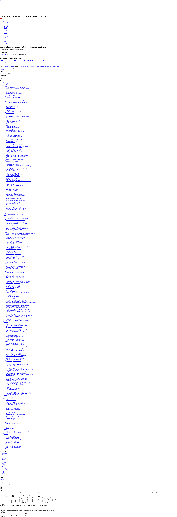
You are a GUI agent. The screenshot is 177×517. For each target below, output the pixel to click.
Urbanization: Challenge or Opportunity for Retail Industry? (14, 356)
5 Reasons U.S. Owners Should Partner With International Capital (15, 285)
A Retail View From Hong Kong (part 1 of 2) (12, 423)
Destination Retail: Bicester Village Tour (11, 299)
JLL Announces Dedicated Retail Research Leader (13, 264)
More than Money (8, 114)
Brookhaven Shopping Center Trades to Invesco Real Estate (14, 154)
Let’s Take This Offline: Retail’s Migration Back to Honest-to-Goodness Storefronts (18, 392)
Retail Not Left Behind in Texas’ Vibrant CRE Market (13, 383)
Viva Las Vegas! (8, 424)
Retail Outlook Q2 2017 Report (10, 142)
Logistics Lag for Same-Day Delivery (11, 387)
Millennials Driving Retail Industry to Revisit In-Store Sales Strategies (16, 373)
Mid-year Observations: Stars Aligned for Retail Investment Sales (15, 357)
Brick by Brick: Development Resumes (11, 411)
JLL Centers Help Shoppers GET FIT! (11, 310)
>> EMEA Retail (4, 50)
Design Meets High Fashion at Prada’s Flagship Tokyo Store (14, 259)
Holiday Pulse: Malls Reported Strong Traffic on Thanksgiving (15, 328)
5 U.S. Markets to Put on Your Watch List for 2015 (13, 286)
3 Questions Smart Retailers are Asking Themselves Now (14, 354)
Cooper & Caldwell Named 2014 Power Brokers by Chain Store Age (16, 343)
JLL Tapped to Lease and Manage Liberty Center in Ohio (14, 93)
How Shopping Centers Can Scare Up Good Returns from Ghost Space (16, 337)
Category (3, 21)
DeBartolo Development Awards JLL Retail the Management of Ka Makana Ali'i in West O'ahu (19, 374)
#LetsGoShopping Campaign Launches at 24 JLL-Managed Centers (15, 221)
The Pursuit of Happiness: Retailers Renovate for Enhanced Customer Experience (17, 364)
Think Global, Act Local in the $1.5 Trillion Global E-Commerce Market (16, 378)
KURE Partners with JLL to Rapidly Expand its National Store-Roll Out (16, 316)
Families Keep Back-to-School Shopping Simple (13, 152)
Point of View (6, 37)
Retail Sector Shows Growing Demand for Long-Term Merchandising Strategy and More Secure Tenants (21, 302)
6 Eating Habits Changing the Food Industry (12, 171)
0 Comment (7, 62)
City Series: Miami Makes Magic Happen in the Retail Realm (14, 149)
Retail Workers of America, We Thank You (12, 252)
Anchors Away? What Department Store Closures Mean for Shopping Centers (17, 168)
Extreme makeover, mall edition (10, 129)
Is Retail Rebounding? (9, 107)
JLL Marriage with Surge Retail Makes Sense (12, 410)
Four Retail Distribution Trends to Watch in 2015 (13, 319)
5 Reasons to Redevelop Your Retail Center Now (13, 284)
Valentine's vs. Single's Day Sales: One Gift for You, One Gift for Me (16, 185)
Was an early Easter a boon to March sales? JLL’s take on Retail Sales (16, 109)
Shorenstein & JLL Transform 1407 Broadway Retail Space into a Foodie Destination (18, 210)
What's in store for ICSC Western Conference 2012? (13, 442)
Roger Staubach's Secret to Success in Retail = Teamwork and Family (16, 200)
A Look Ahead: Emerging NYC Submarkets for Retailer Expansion (15, 402)
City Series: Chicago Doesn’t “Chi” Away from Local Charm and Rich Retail (17, 155)
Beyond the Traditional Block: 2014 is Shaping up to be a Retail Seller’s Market (17, 379)
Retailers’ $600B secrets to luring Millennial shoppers (13, 359)
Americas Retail (6, 23)
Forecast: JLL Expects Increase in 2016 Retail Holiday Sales (14, 198)
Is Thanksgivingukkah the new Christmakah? (12, 416)
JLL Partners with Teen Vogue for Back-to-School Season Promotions (16, 351)
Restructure (42, 66)
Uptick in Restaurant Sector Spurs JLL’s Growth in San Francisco (15, 276)
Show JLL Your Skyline (9, 426)
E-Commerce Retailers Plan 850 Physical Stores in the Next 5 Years (15, 87)
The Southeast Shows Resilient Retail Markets (12, 408)
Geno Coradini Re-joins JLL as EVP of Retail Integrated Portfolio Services (16, 227)
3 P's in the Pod (8, 115)
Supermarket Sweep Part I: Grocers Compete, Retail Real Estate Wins (16, 231)
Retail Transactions (6, 40)
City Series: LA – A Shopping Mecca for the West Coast (14, 151)
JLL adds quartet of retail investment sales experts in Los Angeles (15, 120)
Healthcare (5, 29)
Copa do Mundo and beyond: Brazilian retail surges (13, 361)
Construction (5, 24)
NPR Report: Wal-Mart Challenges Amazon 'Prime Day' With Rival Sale (16, 273)
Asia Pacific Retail (4, 455)
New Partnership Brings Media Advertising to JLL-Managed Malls (15, 344)
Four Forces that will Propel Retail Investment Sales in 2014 (14, 404)
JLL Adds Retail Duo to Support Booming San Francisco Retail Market (16, 300)
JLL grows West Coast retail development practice (13, 97)
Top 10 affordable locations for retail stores (12, 161)
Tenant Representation (11, 66)
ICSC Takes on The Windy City (10, 412)
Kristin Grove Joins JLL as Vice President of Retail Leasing (14, 186)
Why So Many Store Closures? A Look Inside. (12, 173)
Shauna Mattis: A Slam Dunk (10, 113)
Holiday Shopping (6, 30)
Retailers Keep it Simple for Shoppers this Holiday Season (14, 250)
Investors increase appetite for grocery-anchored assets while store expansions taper (18, 116)
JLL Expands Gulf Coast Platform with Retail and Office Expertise (15, 306)
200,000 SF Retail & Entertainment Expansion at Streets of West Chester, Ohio (17, 358)
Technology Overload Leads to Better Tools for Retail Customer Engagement (17, 371)
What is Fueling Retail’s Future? (10, 148)
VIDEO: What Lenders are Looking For (11, 363)
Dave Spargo (24, 66)
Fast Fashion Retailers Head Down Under (12, 338)
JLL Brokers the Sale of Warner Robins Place (12, 164)
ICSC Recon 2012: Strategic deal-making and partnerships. (14, 447)
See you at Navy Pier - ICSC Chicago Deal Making (13, 439)
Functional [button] (1, 503)
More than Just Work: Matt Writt (10, 108)
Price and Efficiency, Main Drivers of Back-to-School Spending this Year (16, 211)
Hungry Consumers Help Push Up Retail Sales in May (13, 278)
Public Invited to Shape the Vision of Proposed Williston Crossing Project (16, 307)
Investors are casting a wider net (10, 421)
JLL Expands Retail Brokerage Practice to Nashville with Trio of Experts (16, 272)
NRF (4, 35)
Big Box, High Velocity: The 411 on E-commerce (13, 409)
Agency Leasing (6, 22)
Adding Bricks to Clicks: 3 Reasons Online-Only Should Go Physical (16, 216)
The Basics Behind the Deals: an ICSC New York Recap (14, 194)
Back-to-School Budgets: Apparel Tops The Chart (13, 212)
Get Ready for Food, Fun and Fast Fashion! (12, 170)
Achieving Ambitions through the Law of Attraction (13, 158)
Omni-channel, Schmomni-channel (11, 257)
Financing (5, 28)
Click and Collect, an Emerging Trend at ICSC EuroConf (14, 298)
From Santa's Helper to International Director (12, 127)
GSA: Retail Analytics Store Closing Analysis (12, 175)
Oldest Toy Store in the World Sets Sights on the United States (15, 313)
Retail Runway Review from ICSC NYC (12, 243)
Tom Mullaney (57, 66)
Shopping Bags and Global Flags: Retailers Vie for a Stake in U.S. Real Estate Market (18, 323)
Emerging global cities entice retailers (11, 205)
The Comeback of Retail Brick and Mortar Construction (14, 242)
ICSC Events (6, 31)
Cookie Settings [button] (2, 485)
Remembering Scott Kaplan (10, 119)
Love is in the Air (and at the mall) (10, 187)
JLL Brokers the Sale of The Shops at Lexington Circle (14, 147)
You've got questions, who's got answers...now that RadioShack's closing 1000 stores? (18, 393)
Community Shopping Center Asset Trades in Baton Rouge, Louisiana (16, 238)
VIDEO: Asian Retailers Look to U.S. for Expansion (13, 339)
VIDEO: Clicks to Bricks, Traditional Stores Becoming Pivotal (15, 368)
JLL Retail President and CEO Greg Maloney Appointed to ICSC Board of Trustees (18, 281)
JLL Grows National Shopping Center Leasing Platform (14, 177)
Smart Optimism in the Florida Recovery (11, 444)
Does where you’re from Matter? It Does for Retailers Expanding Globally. (16, 208)
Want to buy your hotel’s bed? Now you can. (12, 203)
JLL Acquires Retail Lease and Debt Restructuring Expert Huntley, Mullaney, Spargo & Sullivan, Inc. (24, 60)
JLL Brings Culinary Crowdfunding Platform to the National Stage (15, 262)
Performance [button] (2, 506)
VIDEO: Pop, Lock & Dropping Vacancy (12, 370)
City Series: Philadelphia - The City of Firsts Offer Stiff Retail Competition (16, 144)
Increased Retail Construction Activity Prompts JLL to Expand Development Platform (18, 309)
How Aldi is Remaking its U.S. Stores (11, 179)
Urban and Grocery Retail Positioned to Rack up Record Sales (15, 244)
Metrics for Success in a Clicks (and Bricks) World (13, 241)
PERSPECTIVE (6, 36)
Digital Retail (6, 26)
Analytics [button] (1, 508)
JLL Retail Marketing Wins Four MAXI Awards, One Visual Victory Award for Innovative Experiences (21, 103)
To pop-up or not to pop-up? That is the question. (13, 150)
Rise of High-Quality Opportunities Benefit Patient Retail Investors (15, 195)
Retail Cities (5, 39)
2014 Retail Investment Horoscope (11, 400)
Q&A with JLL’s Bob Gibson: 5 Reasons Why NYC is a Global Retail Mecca (17, 234)
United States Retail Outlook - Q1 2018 (11, 92)
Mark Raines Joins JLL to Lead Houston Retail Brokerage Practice (15, 350)
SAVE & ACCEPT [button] (3, 516)
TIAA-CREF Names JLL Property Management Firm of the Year (15, 266)
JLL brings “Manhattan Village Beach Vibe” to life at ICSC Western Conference (17, 139)
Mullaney (39, 66)
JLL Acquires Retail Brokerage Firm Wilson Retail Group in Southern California (17, 292)
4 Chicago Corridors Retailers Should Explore (12, 258)
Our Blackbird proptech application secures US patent (13, 104)
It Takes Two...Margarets (9, 118)
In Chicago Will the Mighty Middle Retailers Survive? (13, 377)
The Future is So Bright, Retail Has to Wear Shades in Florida (15, 384)
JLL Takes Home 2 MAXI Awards (11, 217)
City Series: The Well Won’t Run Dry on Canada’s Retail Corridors (15, 156)
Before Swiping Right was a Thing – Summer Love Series (14, 214)
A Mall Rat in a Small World (10, 428)
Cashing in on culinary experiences (11, 137)
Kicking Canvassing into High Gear (11, 134)
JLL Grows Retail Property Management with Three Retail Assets (15, 90)
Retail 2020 (1, 482)
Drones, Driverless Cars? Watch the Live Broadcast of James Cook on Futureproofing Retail (19, 166)
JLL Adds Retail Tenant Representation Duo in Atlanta (13, 230)
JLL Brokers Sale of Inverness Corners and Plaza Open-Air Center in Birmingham (18, 206)
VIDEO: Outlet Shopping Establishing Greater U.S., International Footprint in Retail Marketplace (20, 369)
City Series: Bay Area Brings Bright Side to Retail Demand (14, 159)
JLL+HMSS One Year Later (10, 184)
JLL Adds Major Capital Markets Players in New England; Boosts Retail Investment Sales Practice (20, 265)
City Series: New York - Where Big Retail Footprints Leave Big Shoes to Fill (17, 146)
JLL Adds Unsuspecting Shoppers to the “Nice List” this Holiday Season (16, 197)
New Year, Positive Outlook (10, 122)
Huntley (31, 66)
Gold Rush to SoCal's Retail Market (11, 386)
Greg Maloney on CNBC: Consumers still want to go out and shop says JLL (17, 246)
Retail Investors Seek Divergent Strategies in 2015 (13, 283)
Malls (4, 34)
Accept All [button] (6, 485)
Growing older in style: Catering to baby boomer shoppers (14, 180)
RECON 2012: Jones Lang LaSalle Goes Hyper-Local (13, 446)
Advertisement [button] (2, 511)
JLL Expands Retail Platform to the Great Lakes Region (14, 394)
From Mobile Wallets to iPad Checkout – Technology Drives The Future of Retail (17, 431)
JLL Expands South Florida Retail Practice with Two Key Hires (15, 121)
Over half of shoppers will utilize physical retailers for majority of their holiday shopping (18, 85)
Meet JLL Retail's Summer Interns (10, 275)
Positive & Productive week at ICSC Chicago (12, 437)
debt (27, 66)
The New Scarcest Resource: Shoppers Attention (13, 388)
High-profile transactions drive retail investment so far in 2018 (15, 84)
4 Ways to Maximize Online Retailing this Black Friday (14, 249)
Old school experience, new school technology (12, 130)
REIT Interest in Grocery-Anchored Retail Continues (13, 279)
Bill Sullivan (20, 66)
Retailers (5, 41)
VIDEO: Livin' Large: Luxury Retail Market (12, 366)
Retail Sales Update (8, 98)
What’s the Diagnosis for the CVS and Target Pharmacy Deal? (15, 277)
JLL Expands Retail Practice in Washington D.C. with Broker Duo (15, 237)
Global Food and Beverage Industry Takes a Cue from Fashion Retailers (16, 193)
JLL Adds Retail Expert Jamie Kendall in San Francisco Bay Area (15, 333)
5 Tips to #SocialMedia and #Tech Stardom (12, 293)
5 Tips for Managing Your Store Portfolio (11, 291)
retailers (48, 66)
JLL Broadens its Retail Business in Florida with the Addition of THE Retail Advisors (18, 311)
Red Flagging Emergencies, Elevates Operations (13, 135)
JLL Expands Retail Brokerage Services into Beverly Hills (14, 229)
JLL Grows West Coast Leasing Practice (11, 99)
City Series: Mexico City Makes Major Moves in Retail (14, 143)
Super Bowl (5, 42)
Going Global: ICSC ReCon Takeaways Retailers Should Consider (15, 220)
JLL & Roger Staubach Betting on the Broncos (12, 397)
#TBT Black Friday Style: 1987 (10, 332)
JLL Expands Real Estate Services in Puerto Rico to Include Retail (15, 256)
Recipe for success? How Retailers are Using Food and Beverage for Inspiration (17, 305)
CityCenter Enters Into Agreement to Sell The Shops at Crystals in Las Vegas (17, 228)
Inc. (33, 66)
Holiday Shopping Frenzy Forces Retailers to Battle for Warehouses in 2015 (17, 320)
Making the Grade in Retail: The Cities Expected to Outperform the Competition (17, 282)
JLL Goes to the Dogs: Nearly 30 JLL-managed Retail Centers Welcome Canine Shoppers (19, 270)
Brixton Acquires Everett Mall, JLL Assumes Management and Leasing (16, 138)
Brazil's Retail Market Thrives (10, 375)
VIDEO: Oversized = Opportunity (11, 365)
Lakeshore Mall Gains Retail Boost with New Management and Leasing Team (17, 346)
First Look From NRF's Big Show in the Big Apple (13, 432)
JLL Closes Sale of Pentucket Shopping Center (12, 163)
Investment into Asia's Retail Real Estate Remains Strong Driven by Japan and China (18, 382)
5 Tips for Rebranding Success (10, 288)
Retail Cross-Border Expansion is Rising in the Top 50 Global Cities (15, 225)
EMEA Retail (6, 27)
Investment (5, 33)
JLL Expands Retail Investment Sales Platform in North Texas (15, 209)
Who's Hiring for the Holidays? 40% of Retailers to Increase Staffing (15, 331)
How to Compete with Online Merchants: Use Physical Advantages (15, 403)
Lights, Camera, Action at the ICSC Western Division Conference (15, 414)
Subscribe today (4, 54)
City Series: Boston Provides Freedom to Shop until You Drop (15, 157)
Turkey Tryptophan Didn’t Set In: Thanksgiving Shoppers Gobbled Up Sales (17, 406)
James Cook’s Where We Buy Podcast (11, 190)
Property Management (7, 38)
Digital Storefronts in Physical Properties (11, 389)
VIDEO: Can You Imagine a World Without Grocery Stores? (14, 336)
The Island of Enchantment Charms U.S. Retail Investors (14, 255)
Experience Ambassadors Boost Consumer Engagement (14, 136)
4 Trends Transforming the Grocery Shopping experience (14, 178)
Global (3, 460)
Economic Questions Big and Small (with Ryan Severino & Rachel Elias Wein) (17, 165)
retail (45, 66)
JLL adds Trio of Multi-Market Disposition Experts (13, 169)
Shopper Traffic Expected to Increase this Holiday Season (14, 330)
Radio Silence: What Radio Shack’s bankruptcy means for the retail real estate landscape (18, 312)
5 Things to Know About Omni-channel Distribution (13, 287)
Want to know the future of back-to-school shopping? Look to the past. (16, 348)
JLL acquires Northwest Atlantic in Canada (12, 95)
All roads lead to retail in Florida (10, 418)
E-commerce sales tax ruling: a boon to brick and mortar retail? (15, 100)
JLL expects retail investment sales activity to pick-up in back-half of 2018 (16, 102)
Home (3, 20)
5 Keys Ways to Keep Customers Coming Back (12, 289)
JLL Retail (11, 62)
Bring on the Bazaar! (9, 430)
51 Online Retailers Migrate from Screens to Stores (13, 189)
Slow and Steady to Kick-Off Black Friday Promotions (14, 247)
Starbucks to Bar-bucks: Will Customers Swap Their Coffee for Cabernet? (16, 261)
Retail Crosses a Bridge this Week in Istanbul (12, 390)
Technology (5, 43)
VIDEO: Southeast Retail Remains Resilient (12, 335)
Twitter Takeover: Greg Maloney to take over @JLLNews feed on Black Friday (17, 329)
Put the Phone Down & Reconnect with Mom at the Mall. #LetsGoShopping (17, 223)
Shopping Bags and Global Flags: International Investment (14, 324)
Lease (37, 66)
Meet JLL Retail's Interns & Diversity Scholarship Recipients (14, 353)
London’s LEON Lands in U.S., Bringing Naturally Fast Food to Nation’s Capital (17, 88)
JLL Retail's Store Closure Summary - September (13, 141)
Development (6, 25)
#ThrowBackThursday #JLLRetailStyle (11, 380)
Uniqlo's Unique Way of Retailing (10, 349)
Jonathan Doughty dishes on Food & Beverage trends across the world (16, 182)
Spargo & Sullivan (52, 66)
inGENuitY (5, 32)
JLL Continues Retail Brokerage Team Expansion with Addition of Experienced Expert (18, 181)
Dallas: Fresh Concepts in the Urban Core (12, 362)
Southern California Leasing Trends (11, 441)
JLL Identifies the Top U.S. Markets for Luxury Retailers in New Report (16, 325)
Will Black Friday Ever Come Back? (11, 251)
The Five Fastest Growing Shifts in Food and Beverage (14, 111)
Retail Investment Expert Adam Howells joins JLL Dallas (14, 318)
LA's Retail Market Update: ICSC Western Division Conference (15, 340)
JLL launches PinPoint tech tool (10, 126)
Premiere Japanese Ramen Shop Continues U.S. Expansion (14, 267)
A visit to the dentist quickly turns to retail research (13, 176)
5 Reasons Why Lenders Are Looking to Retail (12, 295)
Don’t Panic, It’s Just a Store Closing (11, 372)
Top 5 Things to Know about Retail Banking (12, 296)
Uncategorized (6, 44)
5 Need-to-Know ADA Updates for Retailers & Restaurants (14, 294)
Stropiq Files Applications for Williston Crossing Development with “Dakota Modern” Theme (19, 315)
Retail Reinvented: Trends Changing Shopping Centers (14, 174)
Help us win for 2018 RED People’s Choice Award (13, 106)
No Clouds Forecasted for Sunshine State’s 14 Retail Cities (14, 207)
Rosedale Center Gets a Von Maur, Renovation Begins (13, 202)
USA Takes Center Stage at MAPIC (11, 248)
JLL (35, 66)
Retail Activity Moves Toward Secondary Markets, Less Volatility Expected (17, 218)
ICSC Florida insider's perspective (10, 419)
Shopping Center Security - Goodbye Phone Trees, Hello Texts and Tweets (16, 355)
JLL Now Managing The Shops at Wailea (12, 268)
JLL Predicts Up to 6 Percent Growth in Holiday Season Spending (15, 131)
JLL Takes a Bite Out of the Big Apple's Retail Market (13, 254)
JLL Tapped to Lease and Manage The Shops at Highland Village (15, 222)
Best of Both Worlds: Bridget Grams (11, 110)
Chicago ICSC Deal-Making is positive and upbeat (13, 438)
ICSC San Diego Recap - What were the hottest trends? (14, 440)
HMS (29, 66)
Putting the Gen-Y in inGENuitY (10, 436)
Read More (131, 64)
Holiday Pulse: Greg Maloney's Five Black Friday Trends (14, 327)
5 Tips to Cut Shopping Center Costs (11, 290)
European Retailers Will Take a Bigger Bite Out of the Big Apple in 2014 (16, 401)
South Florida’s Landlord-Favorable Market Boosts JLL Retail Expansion (16, 301)
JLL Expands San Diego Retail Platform (11, 314)
